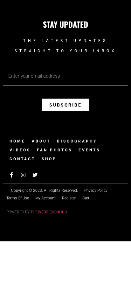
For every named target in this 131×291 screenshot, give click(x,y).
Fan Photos (54, 150)
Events (89, 150)
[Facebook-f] (11, 175)
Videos (20, 150)
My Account (45, 198)
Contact (22, 159)
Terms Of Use (17, 198)
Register (69, 198)
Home (17, 141)
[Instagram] (23, 175)
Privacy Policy (95, 190)
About (41, 141)
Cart (85, 198)
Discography (77, 141)
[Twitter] (35, 175)
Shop (49, 159)
